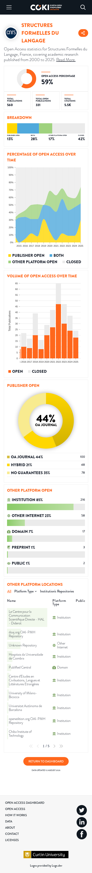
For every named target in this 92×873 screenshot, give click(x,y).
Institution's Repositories (57, 591)
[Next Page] (54, 746)
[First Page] (31, 746)
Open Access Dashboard (24, 803)
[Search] (83, 7)
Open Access (15, 809)
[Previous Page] (37, 746)
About (10, 827)
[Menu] (9, 7)
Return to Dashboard (46, 761)
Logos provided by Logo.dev (46, 865)
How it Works (16, 815)
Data (8, 821)
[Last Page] (61, 746)
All (9, 591)
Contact (12, 834)
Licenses (12, 840)
